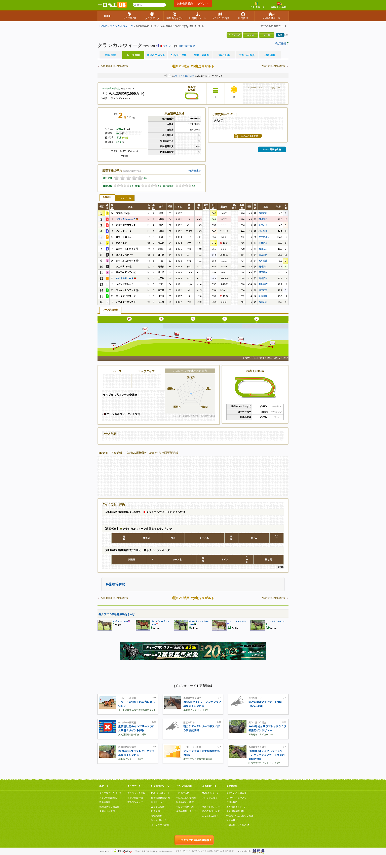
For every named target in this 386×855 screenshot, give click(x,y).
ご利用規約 (231, 802)
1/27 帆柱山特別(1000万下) (114, 66)
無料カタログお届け (279, 7)
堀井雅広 (263, 260)
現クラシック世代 (136, 793)
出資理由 (269, 55)
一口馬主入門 (182, 793)
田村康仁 (263, 219)
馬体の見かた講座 (185, 802)
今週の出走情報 (107, 811)
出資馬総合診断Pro (160, 797)
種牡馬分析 (156, 815)
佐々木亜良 (264, 236)
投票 (280, 35)
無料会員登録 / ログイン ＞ (193, 3)
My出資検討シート (160, 793)
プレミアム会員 (210, 797)
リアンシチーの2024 (236, 621)
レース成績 (133, 55)
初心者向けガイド (211, 811)
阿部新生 (263, 272)
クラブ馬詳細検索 (108, 797)
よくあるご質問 (210, 815)
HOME (103, 26)
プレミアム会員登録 (184, 75)
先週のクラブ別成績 (109, 807)
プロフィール (124, 198)
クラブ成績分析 (135, 797)
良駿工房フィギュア (236, 824)
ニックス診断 (157, 807)
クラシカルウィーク (121, 26)
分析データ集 (179, 55)
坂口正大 (263, 225)
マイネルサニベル (125, 278)
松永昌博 (263, 231)
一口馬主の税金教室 (186, 797)
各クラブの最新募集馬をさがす (117, 614)
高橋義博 (263, 278)
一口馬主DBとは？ (256, 7)
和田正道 (263, 290)
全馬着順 (107, 197)
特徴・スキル (201, 55)
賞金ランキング (135, 802)
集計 (198, 170)
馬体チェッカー (159, 802)
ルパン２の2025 (120, 621)
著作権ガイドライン (236, 807)
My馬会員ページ (210, 793)
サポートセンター (211, 807)
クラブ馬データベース (110, 793)
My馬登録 (280, 43)
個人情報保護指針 (235, 811)
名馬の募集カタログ (186, 811)
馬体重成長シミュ (160, 820)
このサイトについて (236, 797)
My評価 (192, 170)
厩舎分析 (155, 811)
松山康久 (263, 254)
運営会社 (231, 820)
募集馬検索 (104, 802)
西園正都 (263, 213)
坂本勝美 (263, 296)
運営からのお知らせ (236, 793)
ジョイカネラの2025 (275, 621)
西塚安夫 (263, 248)
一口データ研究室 (185, 807)
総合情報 (110, 55)
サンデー (168, 45)
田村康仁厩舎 (187, 45)
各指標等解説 (115, 584)
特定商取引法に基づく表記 (239, 815)
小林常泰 (263, 242)
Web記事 (224, 55)
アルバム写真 (247, 55)
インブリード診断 (160, 824)
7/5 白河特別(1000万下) (273, 66)
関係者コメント (156, 55)
